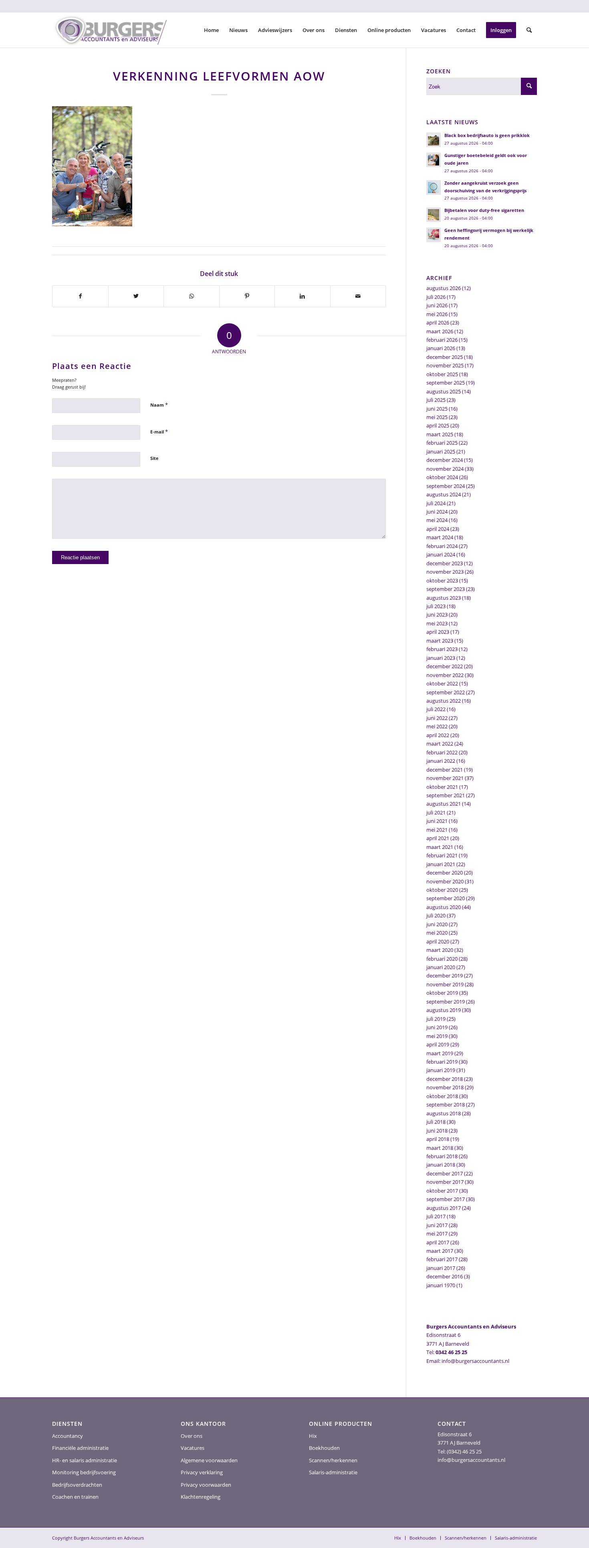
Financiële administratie (80, 1447)
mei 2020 (437, 932)
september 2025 (445, 382)
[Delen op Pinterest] (247, 296)
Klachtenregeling (200, 1496)
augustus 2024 (443, 494)
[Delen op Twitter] (136, 296)
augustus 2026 (443, 288)
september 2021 (445, 795)
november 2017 (445, 1181)
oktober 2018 (442, 1096)
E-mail (159, 431)
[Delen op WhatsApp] (191, 296)
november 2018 (445, 1087)
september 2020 (445, 898)
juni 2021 (437, 820)
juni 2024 (437, 511)
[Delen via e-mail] (358, 296)
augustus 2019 (443, 1010)
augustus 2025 (443, 391)
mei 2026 (437, 314)
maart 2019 (439, 1053)
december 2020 (444, 872)
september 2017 (445, 1199)
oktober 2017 (442, 1190)
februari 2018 (442, 1156)
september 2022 (445, 692)
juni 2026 (437, 305)
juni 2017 (437, 1225)
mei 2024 (437, 520)
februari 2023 (442, 649)
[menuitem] (211, 30)
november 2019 (445, 984)
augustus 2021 (443, 803)
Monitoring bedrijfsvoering (84, 1472)
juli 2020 (436, 915)
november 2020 (445, 881)
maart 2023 (439, 640)
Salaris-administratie (333, 1472)
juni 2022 (437, 718)
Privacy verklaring (202, 1472)
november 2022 (445, 675)
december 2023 (444, 563)
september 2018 (445, 1104)
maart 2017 (439, 1250)
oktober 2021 (442, 786)
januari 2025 (440, 451)
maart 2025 (439, 434)
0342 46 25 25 (451, 1352)
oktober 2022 (442, 683)
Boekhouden (324, 1447)
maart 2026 (439, 331)
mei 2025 (437, 417)
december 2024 (444, 460)
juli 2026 (436, 296)
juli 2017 (436, 1216)
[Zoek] (529, 30)
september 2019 (445, 1001)
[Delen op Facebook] (80, 296)
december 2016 (444, 1276)
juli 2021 (436, 812)
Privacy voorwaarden (206, 1484)
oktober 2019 (442, 992)
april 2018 (437, 1139)
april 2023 (437, 631)
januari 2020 (440, 967)
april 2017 (437, 1242)
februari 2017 (442, 1259)
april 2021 (437, 838)
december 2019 (444, 975)
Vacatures (192, 1447)
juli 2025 (436, 399)
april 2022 (437, 735)
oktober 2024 (442, 477)
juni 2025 (437, 408)
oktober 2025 (442, 374)
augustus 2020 (443, 907)
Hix (313, 1435)
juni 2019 (437, 1027)
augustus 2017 (443, 1207)
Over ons (191, 1435)
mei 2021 (437, 829)
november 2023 (445, 571)
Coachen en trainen (75, 1496)
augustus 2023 (443, 597)
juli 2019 (436, 1018)
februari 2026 (442, 339)
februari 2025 (442, 442)
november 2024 (445, 468)
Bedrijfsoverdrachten (77, 1484)
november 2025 (445, 365)
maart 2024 (439, 537)
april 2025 (437, 425)
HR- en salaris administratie (84, 1460)
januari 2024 (440, 554)
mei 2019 (437, 1036)
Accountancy (67, 1435)
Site (154, 458)
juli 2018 (436, 1121)
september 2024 (445, 486)
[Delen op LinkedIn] (302, 296)
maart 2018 (439, 1147)
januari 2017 (440, 1268)
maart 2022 (439, 743)
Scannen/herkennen (333, 1460)
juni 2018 (437, 1130)
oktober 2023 (442, 580)
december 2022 (444, 666)
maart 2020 (439, 949)
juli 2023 (436, 606)
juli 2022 (436, 709)
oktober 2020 (442, 889)
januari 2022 (440, 760)
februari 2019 (442, 1061)
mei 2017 (437, 1233)
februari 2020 (442, 958)
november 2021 (445, 778)
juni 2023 (437, 614)
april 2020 (437, 941)
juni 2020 (437, 924)
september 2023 (445, 589)
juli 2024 (436, 503)
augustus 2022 (443, 700)
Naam (159, 404)
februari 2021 (442, 855)
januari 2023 (440, 657)
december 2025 (444, 357)
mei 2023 (437, 623)
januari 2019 (440, 1070)
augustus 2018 (443, 1113)
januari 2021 (440, 864)
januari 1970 (440, 1285)
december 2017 (444, 1173)
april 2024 (437, 528)
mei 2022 (437, 726)
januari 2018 (440, 1164)
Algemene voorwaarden (209, 1460)
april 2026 (437, 322)
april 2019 (437, 1044)
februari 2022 (442, 752)
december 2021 (444, 769)
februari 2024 (442, 546)
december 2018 (444, 1078)
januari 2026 (440, 348)
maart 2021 (439, 847)
